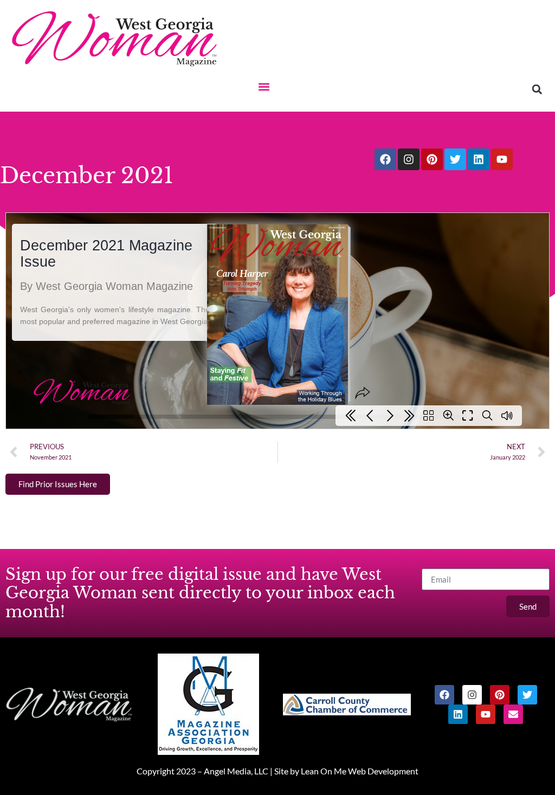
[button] (264, 86)
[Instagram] (409, 159)
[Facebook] (385, 159)
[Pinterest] (432, 159)
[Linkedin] (478, 159)
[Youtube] (502, 159)
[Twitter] (455, 159)
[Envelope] (513, 714)
